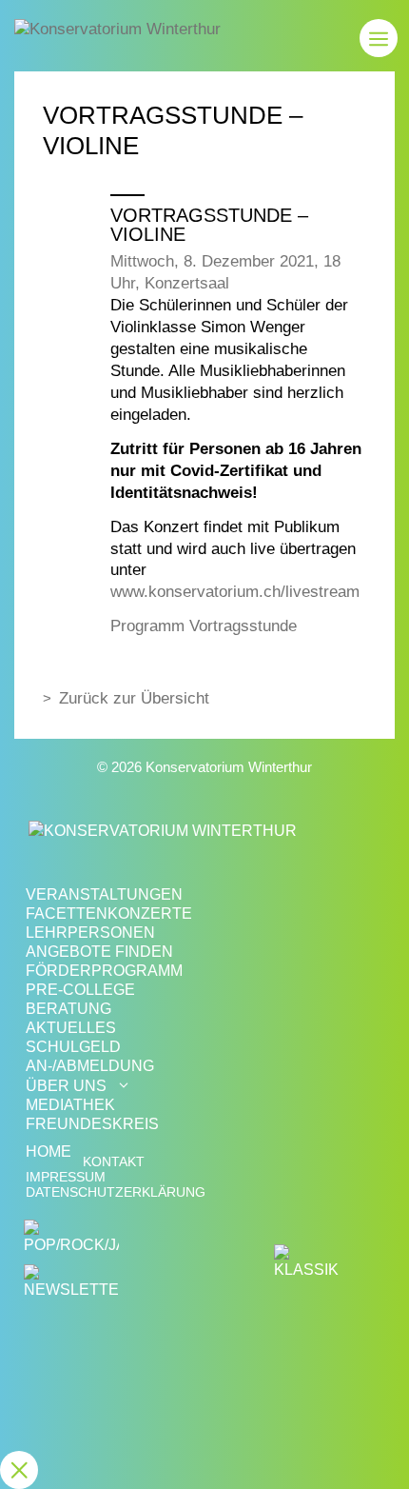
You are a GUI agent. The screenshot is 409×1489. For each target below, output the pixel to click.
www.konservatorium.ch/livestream (235, 592)
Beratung (68, 1009)
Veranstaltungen (104, 894)
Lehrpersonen (90, 932)
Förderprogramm (104, 971)
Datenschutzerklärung (115, 1192)
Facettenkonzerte (109, 913)
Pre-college (80, 990)
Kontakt (114, 1162)
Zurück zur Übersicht (134, 698)
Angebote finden (99, 951)
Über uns (66, 1086)
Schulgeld (73, 1047)
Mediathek (70, 1105)
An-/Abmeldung (90, 1066)
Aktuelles (71, 1028)
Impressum (66, 1177)
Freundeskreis (92, 1124)
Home (48, 1151)
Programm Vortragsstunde (203, 626)
